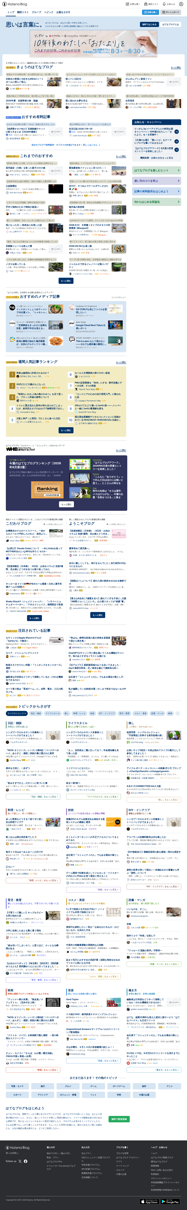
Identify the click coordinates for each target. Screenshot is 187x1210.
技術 (92, 713)
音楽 (179, 713)
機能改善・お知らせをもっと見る (156, 157)
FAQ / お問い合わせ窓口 (162, 1170)
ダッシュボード (172, 12)
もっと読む (176, 67)
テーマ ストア (122, 1166)
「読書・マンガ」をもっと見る (162, 964)
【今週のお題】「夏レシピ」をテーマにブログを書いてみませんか (153, 141)
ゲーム (93, 1086)
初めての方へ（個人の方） (59, 1153)
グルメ (68, 1086)
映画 (170, 713)
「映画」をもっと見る (46, 1070)
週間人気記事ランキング (38, 362)
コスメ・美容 (140, 713)
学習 (119, 1094)
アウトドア (43, 1094)
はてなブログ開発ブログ (162, 1157)
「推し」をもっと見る (166, 799)
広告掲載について (90, 1177)
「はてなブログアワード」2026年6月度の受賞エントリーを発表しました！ (107, 465)
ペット (93, 1094)
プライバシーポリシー (161, 1178)
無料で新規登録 (119, 1119)
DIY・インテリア (107, 713)
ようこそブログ (82, 523)
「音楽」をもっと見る (106, 1060)
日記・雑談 (36, 713)
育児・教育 (124, 713)
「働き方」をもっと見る (165, 1070)
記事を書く (152, 12)
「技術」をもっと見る (106, 889)
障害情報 (155, 1166)
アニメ (170, 1086)
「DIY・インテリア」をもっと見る (161, 886)
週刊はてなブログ (159, 1161)
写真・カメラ (17, 1086)
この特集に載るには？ (54, 524)
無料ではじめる (149, 24)
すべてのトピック (16, 713)
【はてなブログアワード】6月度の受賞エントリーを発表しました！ (153, 150)
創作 (144, 1086)
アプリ (119, 1161)
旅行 (43, 1086)
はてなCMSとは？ (119, 297)
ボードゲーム (119, 1086)
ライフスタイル (53, 713)
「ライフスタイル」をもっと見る (101, 796)
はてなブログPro (54, 1161)
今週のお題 (144, 1094)
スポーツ (17, 1094)
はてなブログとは (170, 24)
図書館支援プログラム (92, 1173)
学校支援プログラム (91, 1165)
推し (67, 713)
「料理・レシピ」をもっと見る (41, 880)
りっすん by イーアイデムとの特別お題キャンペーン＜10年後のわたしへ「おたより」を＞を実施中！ (153, 131)
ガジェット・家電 (68, 1094)
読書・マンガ (157, 713)
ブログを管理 (122, 1153)
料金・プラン (53, 1157)
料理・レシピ (79, 713)
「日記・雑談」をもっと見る (43, 796)
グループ (120, 1170)
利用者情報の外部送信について (165, 1190)
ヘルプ (154, 1153)
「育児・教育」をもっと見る (43, 980)
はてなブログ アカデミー (127, 1157)
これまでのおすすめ (36, 156)
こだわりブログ (18, 523)
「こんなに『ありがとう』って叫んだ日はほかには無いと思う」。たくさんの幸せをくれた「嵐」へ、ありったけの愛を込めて (108, 483)
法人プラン (87, 1153)
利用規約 (155, 1174)
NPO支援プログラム (91, 1169)
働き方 (133, 990)
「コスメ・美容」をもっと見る (102, 976)
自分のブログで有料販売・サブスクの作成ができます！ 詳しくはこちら (64, 145)
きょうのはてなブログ (35, 67)
